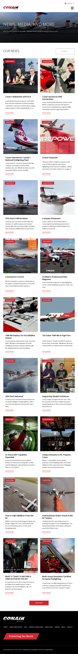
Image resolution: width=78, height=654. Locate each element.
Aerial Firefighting (16, 627)
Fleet (26, 627)
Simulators (49, 627)
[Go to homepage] (10, 8)
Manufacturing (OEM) (36, 627)
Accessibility (33, 650)
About (6, 627)
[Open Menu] (72, 8)
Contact (70, 627)
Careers (57, 627)
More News (39, 603)
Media (63, 627)
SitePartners (49, 650)
